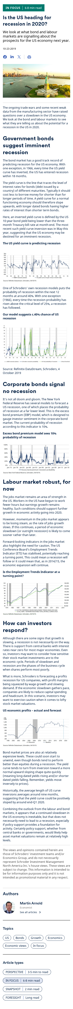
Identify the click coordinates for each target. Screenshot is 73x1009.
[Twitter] (19, 57)
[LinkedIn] (12, 57)
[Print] (29, 57)
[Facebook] (5, 57)
